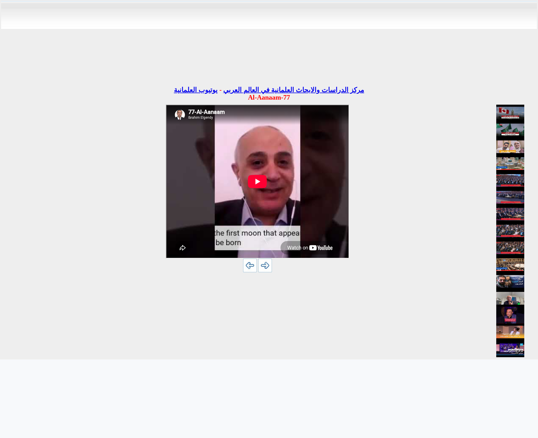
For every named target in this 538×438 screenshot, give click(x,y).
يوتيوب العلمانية (196, 89)
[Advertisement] (269, 41)
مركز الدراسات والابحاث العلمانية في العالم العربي (293, 89)
